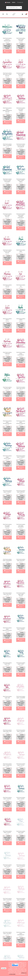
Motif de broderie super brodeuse (20, 865)
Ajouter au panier (8, 51)
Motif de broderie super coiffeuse (20, 731)
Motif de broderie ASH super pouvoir (20, 74)
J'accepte (4, 968)
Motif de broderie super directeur (20, 560)
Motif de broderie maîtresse (7, 353)
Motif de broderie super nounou (20, 764)
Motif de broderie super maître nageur (20, 180)
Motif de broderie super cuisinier (20, 798)
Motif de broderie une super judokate (7, 526)
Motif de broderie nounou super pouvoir (7, 251)
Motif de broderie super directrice (7, 593)
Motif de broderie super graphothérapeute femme (7, 109)
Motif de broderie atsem (7, 319)
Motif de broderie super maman (7, 832)
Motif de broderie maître (20, 319)
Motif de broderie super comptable (7, 145)
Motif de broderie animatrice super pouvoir (7, 74)
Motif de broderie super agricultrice (20, 388)
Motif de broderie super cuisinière (7, 798)
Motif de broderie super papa (20, 832)
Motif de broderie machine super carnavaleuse (20, 145)
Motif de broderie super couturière (7, 899)
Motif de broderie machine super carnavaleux (7, 180)
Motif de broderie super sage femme (20, 594)
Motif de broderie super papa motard (20, 39)
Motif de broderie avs (20, 285)
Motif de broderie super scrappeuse (7, 764)
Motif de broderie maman (7, 285)
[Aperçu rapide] (8, 36)
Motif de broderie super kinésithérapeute (7, 422)
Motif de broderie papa (20, 250)
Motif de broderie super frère (7, 663)
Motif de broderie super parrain (7, 865)
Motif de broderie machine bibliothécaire (7, 39)
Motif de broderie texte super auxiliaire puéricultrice (20, 215)
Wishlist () (20, 2)
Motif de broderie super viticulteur (7, 933)
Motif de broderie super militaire (20, 628)
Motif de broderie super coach (20, 663)
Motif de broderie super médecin (20, 456)
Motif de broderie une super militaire (20, 109)
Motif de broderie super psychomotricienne (7, 629)
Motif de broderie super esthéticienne (20, 933)
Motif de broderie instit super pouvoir (7, 215)
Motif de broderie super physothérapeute (20, 422)
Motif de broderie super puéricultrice (20, 353)
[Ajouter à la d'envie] (6, 36)
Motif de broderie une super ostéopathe (20, 526)
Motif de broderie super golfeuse (20, 491)
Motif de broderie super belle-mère (7, 731)
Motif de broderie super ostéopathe (7, 560)
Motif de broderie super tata (7, 697)
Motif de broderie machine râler (7, 388)
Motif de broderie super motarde (20, 899)
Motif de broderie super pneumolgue (7, 457)
